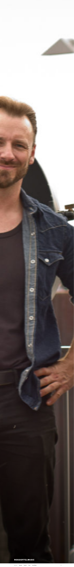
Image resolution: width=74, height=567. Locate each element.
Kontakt (25, 565)
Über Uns (15, 565)
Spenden (20, 565)
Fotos (29, 565)
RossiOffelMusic (24, 560)
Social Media (34, 565)
